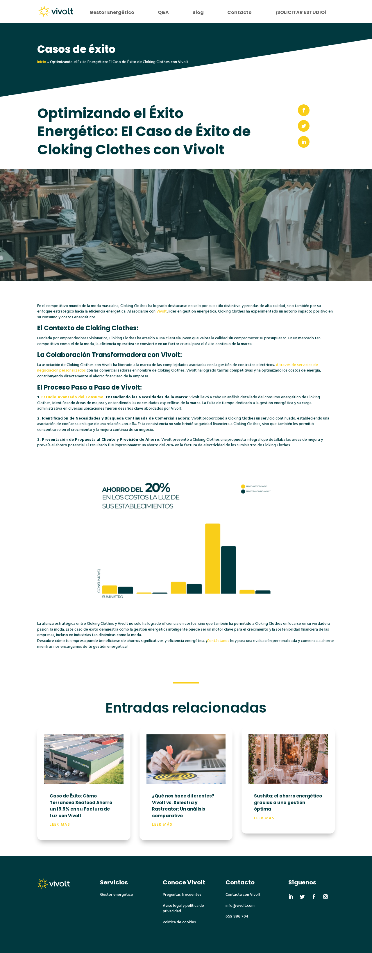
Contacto (239, 12)
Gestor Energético (112, 12)
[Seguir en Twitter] (302, 896)
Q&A (163, 12)
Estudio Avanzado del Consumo (71, 397)
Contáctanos (218, 641)
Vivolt (161, 311)
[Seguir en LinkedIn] (290, 896)
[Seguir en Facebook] (314, 896)
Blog (198, 12)
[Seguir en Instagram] (325, 896)
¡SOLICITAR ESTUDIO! (301, 12)
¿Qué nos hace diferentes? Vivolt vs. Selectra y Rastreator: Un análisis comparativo (183, 806)
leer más (60, 825)
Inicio (41, 62)
